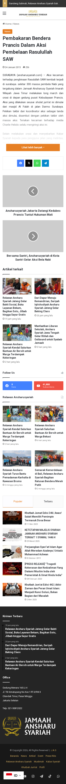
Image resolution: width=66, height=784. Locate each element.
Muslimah (39, 761)
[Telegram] (45, 163)
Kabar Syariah (53, 761)
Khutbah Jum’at (29, 767)
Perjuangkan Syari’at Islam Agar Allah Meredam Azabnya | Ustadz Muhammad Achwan (44, 551)
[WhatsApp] (37, 163)
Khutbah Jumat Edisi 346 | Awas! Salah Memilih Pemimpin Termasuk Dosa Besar (43, 517)
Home (8, 24)
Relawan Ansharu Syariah (19, 761)
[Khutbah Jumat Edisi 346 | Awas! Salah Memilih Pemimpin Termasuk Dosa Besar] (12, 517)
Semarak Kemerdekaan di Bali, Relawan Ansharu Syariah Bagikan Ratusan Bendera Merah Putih (49, 477)
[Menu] (4, 15)
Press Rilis (51, 756)
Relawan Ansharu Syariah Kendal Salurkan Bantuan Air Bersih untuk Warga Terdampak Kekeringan (17, 351)
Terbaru (48, 501)
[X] (28, 163)
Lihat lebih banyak (32, 147)
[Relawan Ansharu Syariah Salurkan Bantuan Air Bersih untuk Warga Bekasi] (49, 414)
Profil (42, 767)
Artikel (32, 756)
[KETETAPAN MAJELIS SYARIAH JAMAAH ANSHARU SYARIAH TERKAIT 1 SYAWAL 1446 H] (12, 534)
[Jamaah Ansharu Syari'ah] (33, 13)
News (16, 24)
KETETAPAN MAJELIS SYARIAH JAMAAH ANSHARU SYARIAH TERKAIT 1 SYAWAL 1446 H (42, 534)
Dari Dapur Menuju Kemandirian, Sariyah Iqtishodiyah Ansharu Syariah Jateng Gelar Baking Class (46, 304)
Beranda (14, 756)
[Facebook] (20, 163)
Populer (18, 501)
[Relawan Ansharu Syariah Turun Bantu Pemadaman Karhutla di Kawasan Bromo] (17, 458)
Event (40, 756)
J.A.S (53, 750)
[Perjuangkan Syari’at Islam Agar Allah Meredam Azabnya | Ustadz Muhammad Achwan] (12, 551)
